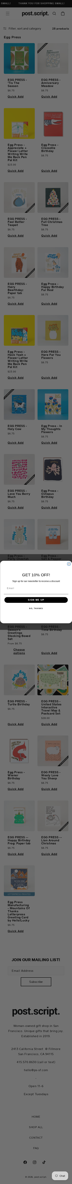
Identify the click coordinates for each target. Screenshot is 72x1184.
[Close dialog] (69, 564)
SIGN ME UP (36, 600)
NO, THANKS (36, 609)
